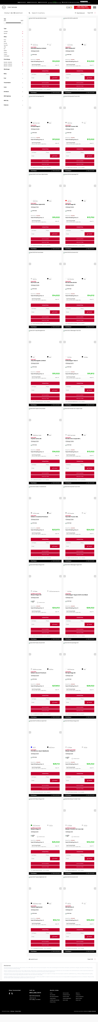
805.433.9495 (56, 92)
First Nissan (34, 92)
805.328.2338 (42, 2)
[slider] (5, 23)
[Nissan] (4, 7)
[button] (60, 29)
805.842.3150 (32, 2)
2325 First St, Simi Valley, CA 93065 (71, 2)
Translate (93, 3)
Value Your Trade (45, 86)
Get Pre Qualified (45, 82)
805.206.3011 (22, 2)
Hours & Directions (82, 8)
